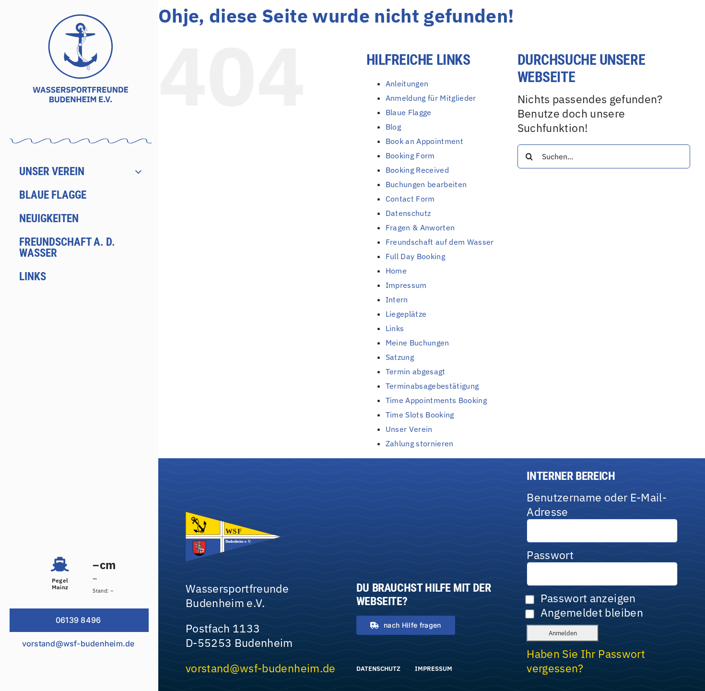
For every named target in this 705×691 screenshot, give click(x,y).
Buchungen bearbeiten (426, 184)
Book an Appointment (425, 141)
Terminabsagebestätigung (432, 386)
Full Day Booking (416, 256)
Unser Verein (409, 429)
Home (396, 270)
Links (395, 328)
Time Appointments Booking (436, 400)
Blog (393, 126)
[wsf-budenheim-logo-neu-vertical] (81, 19)
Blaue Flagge (409, 112)
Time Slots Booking (420, 414)
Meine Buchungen (417, 342)
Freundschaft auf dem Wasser (440, 242)
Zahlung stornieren (420, 443)
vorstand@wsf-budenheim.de (261, 668)
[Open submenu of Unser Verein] (143, 171)
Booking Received (417, 170)
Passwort (550, 555)
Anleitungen (407, 83)
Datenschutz (408, 213)
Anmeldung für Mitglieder (431, 98)
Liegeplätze (406, 314)
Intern (397, 299)
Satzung (400, 357)
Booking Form (410, 155)
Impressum (406, 285)
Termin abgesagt (416, 371)
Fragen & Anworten (420, 227)
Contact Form (410, 198)
